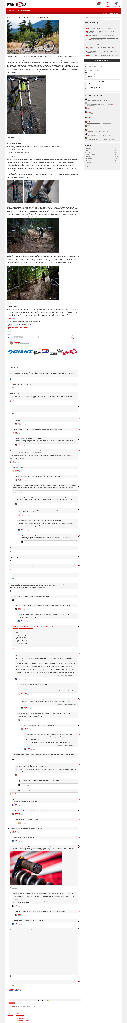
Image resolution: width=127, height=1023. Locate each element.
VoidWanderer (17, 984)
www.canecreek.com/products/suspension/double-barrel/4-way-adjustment (34, 686)
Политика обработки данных (22, 1018)
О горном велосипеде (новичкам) (23, 1016)
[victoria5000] (11, 344)
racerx (16, 412)
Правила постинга (20, 1015)
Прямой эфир (91, 22)
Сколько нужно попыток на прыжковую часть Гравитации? (101, 47)
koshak (16, 905)
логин (117, 13)
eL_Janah (28, 748)
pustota (87, 55)
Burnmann (17, 491)
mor (12, 975)
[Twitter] (15, 337)
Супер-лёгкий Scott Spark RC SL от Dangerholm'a (97, 139)
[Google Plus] (21, 337)
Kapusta (13, 590)
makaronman (90, 98)
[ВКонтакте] (18, 337)
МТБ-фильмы (88, 166)
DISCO (9, 18)
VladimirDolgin (15, 793)
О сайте (17, 1013)
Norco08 (87, 28)
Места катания (88, 162)
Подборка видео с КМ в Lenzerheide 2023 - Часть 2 (100, 42)
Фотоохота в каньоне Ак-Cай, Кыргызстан (96, 100)
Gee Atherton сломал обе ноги (93, 123)
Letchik (13, 550)
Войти (9, 1013)
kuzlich (88, 108)
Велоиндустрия (88, 158)
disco (23, 332)
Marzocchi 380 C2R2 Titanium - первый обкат (31, 18)
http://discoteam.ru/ (12, 325)
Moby (13, 568)
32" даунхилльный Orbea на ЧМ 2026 (97, 25)
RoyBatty (88, 38)
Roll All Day (109, 100)
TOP (17, 10)
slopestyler (23, 719)
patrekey (89, 112)
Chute (25, 541)
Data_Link (14, 559)
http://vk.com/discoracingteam (15, 328)
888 (10, 332)
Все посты (11, 10)
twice (16, 432)
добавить (12, 1003)
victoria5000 (17, 470)
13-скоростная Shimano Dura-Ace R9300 (98, 28)
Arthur (19, 503)
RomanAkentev (18, 647)
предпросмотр (19, 1003)
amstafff (87, 31)
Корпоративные (25, 10)
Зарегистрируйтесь (106, 13)
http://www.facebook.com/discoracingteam (18, 327)
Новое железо (110, 25)
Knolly (13, 400)
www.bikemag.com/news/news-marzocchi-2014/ (23, 628)
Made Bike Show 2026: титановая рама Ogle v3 (100, 55)
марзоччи (14, 332)
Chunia (19, 822)
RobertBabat (17, 813)
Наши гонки (108, 135)
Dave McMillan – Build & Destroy (96, 44)
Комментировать (15, 989)
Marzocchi (19, 332)
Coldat (16, 804)
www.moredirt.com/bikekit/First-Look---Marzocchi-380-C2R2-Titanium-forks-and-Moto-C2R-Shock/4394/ (35, 626)
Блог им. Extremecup (97, 52)
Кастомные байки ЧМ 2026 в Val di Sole (98, 35)
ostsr (16, 599)
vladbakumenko (89, 48)
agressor (19, 914)
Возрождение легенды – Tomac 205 (94, 109)
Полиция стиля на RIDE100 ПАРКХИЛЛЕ (96, 135)
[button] (38, 1000)
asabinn (87, 42)
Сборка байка (113, 139)
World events (100, 32)
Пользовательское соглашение (22, 1020)
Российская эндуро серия (97, 39)
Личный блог (94, 115)
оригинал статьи (11, 318)
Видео (114, 42)
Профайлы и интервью (106, 123)
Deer (88, 133)
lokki (87, 47)
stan (86, 51)
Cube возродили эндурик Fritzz (93, 131)
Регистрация (10, 1015)
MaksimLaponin (15, 831)
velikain (13, 461)
